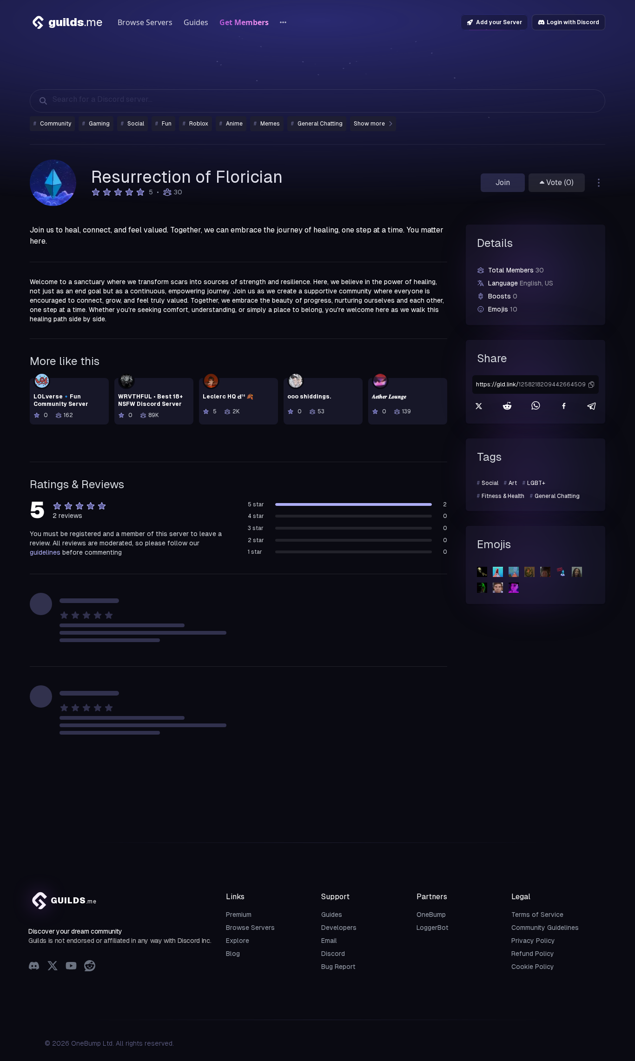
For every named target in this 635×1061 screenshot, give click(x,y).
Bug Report (338, 966)
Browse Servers (145, 22)
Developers (339, 927)
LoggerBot (433, 927)
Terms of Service (537, 914)
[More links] (283, 22)
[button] (591, 384)
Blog (233, 953)
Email (329, 940)
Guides (196, 22)
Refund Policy (532, 953)
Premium (238, 914)
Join (503, 182)
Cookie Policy (532, 966)
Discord (333, 953)
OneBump (431, 914)
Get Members (244, 22)
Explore (237, 940)
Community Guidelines (545, 927)
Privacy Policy (533, 940)
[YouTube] (71, 967)
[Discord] (34, 967)
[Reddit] (89, 967)
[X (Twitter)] (52, 967)
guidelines (45, 552)
